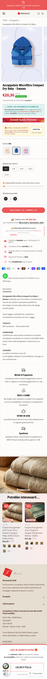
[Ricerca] (38, 14)
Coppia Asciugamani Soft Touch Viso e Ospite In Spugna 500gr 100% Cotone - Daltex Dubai (11, 533)
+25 (8, 551)
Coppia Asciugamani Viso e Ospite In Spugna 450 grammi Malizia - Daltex (34, 531)
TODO (5, 20)
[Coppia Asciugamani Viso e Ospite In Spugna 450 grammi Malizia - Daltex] (35, 512)
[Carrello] (42, 14)
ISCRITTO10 (36, 129)
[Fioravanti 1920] (23, 13)
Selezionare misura (10, 163)
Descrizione (7, 289)
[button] (4, 13)
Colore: (7, 143)
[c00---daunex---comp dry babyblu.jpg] (21, 54)
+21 (31, 548)
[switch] (5, 674)
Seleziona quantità (10, 193)
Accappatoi (14, 20)
